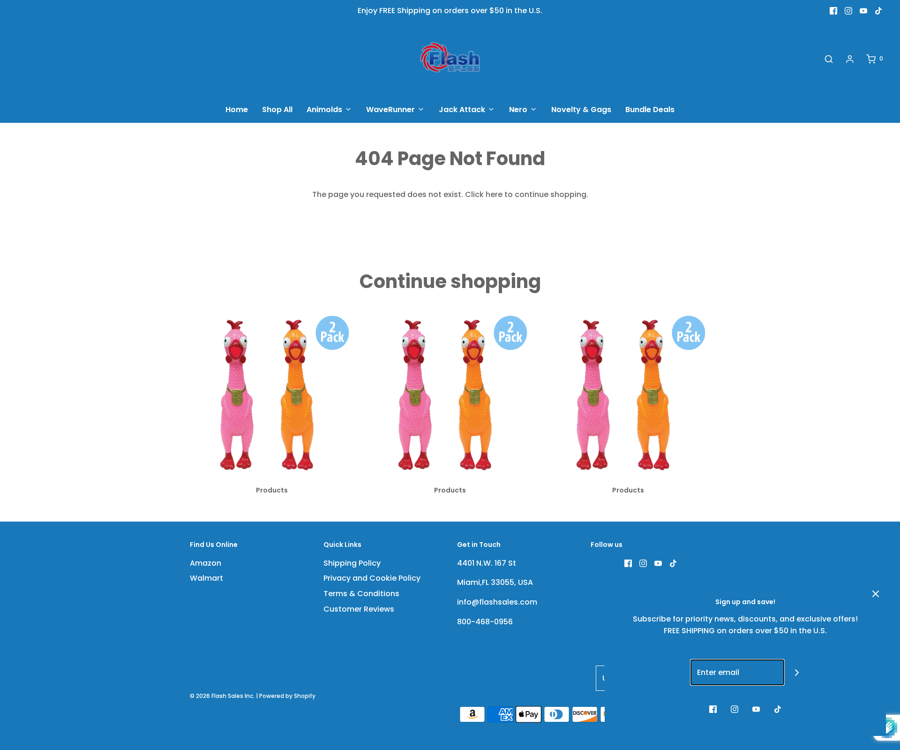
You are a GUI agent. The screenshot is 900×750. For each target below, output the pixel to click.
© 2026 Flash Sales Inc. (222, 696)
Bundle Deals (650, 109)
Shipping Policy (352, 563)
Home (236, 109)
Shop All (277, 109)
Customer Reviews (358, 609)
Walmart (206, 578)
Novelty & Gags (581, 109)
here (494, 194)
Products (272, 490)
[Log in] (849, 59)
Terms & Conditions (361, 593)
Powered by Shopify (287, 696)
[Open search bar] (828, 58)
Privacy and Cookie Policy (371, 578)
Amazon (205, 563)
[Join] (797, 672)
